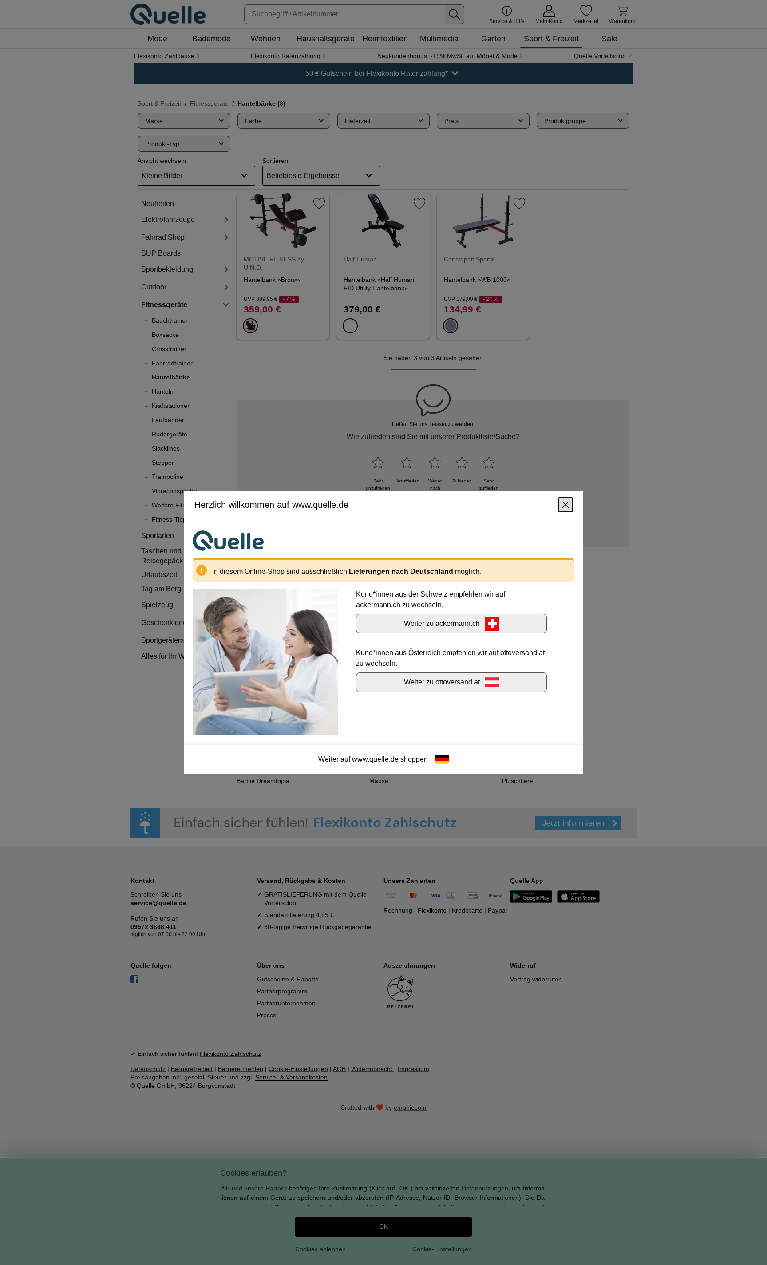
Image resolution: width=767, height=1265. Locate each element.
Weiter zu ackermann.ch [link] (442, 624)
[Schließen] (565, 505)
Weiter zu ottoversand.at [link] (442, 682)
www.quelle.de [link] (375, 759)
